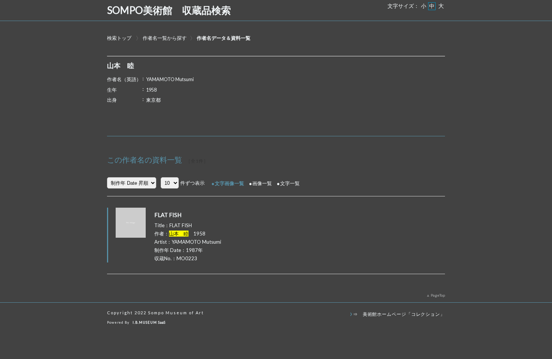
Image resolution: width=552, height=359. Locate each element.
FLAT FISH (167, 214)
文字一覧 (290, 183)
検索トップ (119, 38)
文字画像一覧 (229, 183)
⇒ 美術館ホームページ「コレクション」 (399, 314)
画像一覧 (262, 183)
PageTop (438, 295)
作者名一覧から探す (165, 38)
